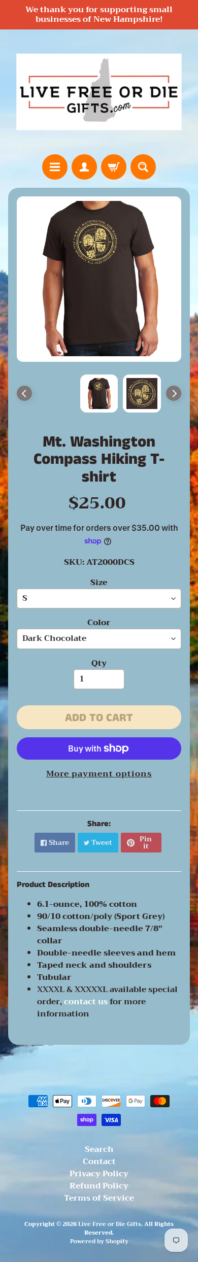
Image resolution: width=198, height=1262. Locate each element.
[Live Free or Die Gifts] (99, 92)
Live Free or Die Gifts (109, 1224)
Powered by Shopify (99, 1241)
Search (99, 1149)
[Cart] (113, 167)
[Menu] (55, 167)
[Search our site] (143, 167)
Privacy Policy (99, 1174)
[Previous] (24, 393)
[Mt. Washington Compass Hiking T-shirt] (142, 393)
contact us (87, 1002)
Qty (99, 663)
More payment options (99, 774)
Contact (99, 1161)
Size (99, 582)
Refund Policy (99, 1186)
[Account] (84, 167)
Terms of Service (99, 1198)
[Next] (173, 393)
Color (99, 623)
